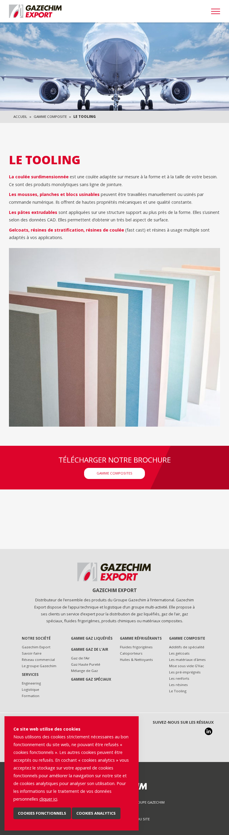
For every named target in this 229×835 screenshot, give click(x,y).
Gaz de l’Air (80, 658)
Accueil (20, 116)
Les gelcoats (179, 653)
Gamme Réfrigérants (141, 638)
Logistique (30, 689)
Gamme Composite (50, 116)
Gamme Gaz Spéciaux (91, 679)
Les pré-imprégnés (185, 672)
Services (30, 674)
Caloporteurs (131, 653)
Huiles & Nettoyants (136, 659)
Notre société (36, 638)
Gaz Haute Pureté (85, 664)
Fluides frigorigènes (136, 647)
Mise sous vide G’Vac (186, 666)
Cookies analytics (96, 813)
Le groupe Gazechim (39, 666)
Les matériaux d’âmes (187, 659)
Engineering (31, 683)
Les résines (178, 684)
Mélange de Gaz (84, 670)
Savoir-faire (31, 653)
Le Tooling (177, 691)
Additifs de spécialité (186, 647)
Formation (30, 695)
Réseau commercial (38, 659)
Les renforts (179, 678)
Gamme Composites (114, 473)
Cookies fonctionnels (42, 813)
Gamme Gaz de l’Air (89, 649)
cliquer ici (48, 799)
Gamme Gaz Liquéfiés (91, 638)
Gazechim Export (36, 647)
